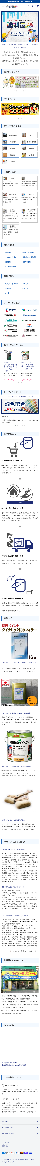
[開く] (29, 6)
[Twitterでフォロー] (7, 1145)
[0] (36, 6)
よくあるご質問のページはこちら (25, 951)
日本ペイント (8, 362)
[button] (14, 91)
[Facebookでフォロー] (3, 1145)
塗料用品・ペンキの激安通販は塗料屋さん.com (20, 1159)
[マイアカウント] (32, 6)
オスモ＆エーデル (26, 362)
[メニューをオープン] (3, 6)
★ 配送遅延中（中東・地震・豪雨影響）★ (20, 1)
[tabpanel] (11, 365)
